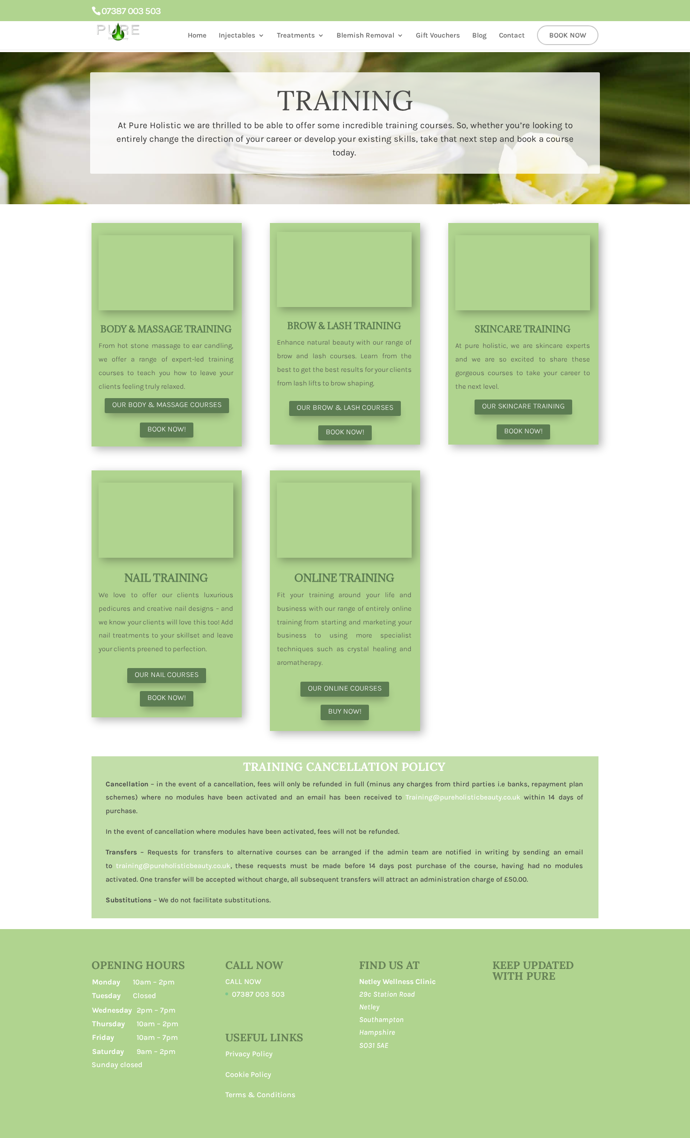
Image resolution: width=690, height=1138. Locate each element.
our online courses (345, 688)
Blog (479, 35)
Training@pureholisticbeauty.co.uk (463, 797)
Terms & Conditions (260, 1094)
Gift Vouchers (438, 35)
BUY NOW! (344, 711)
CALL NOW (243, 981)
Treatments (296, 35)
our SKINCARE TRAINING (523, 405)
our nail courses (167, 674)
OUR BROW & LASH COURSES (345, 407)
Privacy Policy (249, 1053)
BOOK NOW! (166, 428)
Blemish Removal (365, 35)
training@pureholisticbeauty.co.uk (173, 865)
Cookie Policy (248, 1074)
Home (197, 35)
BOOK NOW (567, 35)
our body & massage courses (167, 404)
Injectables (237, 35)
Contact (512, 35)
